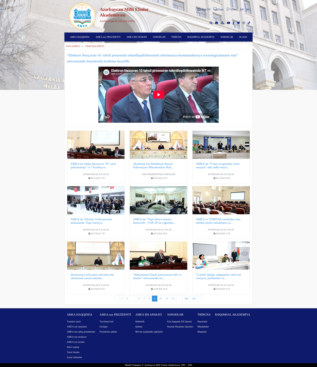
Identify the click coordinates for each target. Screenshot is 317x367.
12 (173, 298)
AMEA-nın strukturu (77, 336)
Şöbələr (138, 326)
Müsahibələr (203, 326)
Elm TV (206, 9)
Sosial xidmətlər (74, 357)
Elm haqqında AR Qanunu (179, 321)
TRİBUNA (176, 37)
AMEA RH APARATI (136, 37)
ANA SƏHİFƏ (73, 46)
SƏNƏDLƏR (159, 37)
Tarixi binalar (73, 352)
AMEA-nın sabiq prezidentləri (81, 331)
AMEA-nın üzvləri (76, 342)
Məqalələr (202, 331)
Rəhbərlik (139, 321)
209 (186, 298)
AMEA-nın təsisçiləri (77, 326)
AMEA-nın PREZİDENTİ (108, 37)
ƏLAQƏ (243, 37)
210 (194, 298)
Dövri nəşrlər (73, 347)
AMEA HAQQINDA (80, 37)
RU (248, 9)
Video (233, 9)
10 (160, 298)
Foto (221, 9)
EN (242, 9)
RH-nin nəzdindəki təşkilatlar (149, 331)
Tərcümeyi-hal (106, 321)
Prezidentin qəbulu (108, 331)
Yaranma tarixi (74, 321)
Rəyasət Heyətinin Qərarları (180, 326)
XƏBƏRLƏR (226, 37)
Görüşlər (104, 326)
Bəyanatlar (202, 321)
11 (167, 298)
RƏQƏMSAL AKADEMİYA (200, 37)
